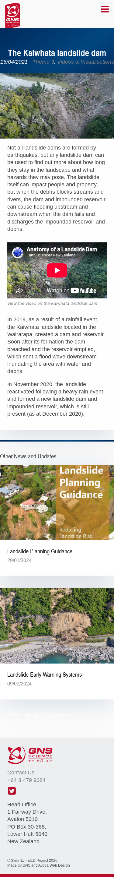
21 (50, 714)
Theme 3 (43, 62)
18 (29, 714)
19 (36, 714)
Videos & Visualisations (85, 62)
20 (43, 714)
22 (57, 714)
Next (66, 714)
